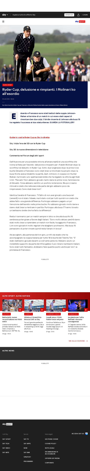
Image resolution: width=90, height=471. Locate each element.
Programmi (28, 461)
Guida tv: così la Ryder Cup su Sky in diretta (29, 137)
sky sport (6, 439)
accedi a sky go (78, 433)
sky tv (26, 439)
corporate (49, 463)
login (85, 15)
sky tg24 (5, 443)
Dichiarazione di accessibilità (51, 453)
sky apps (27, 443)
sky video (6, 448)
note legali (49, 448)
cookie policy (50, 443)
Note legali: (49, 434)
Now (25, 448)
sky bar (27, 452)
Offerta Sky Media (52, 458)
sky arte (5, 452)
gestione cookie (51, 439)
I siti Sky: (5, 434)
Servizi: (26, 434)
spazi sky (27, 457)
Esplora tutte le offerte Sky (24, 15)
